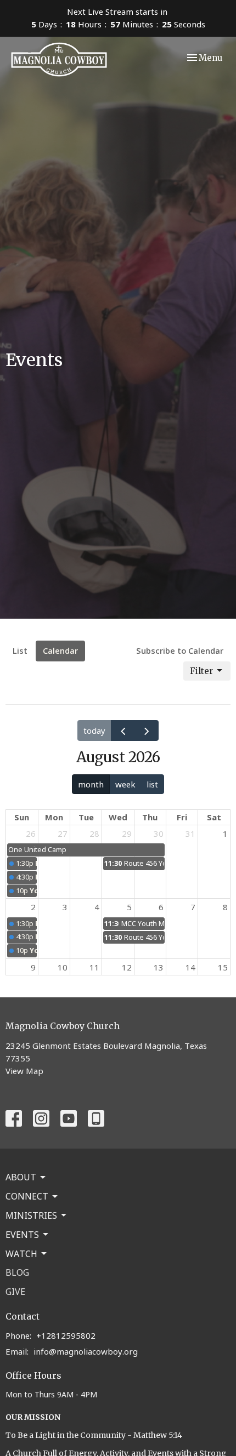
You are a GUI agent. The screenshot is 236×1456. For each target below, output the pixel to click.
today (94, 730)
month (91, 784)
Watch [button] (21, 1254)
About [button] (20, 1177)
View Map (24, 1070)
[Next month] (146, 730)
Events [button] (22, 1235)
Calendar (60, 650)
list (152, 784)
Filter (201, 671)
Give (15, 1292)
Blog (17, 1272)
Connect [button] (26, 1196)
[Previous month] (123, 730)
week (125, 784)
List (20, 650)
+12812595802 (65, 1335)
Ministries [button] (31, 1215)
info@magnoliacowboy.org (85, 1351)
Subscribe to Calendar (179, 650)
